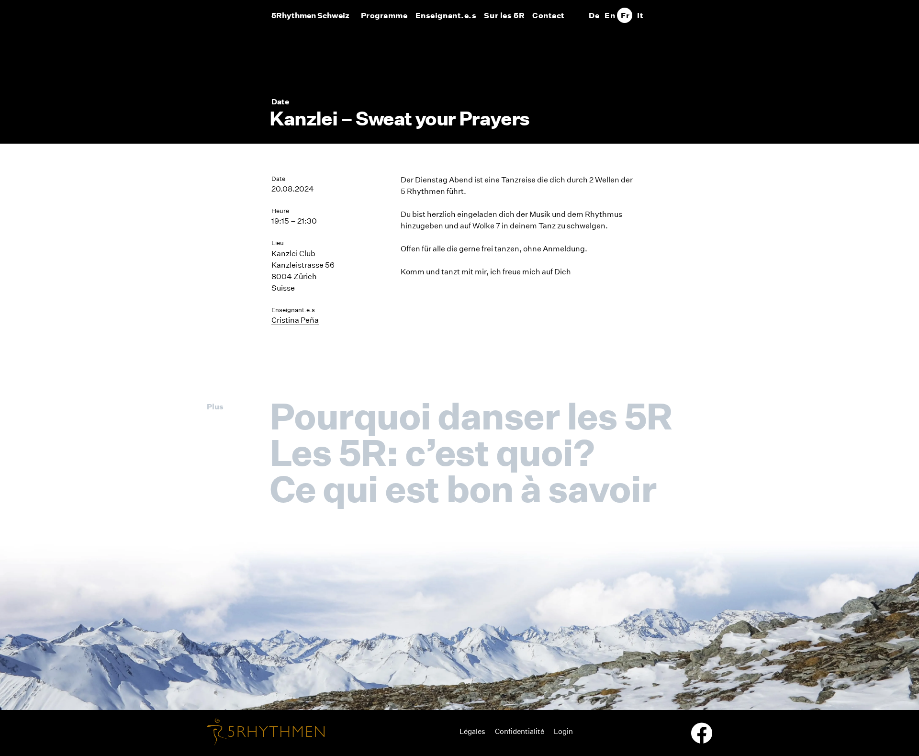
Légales (472, 731)
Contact (548, 15)
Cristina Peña (295, 320)
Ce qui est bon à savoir (462, 488)
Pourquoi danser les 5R (470, 416)
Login (563, 731)
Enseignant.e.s (446, 15)
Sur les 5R (504, 15)
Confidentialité (519, 731)
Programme (384, 15)
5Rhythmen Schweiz (310, 15)
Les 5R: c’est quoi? (431, 452)
